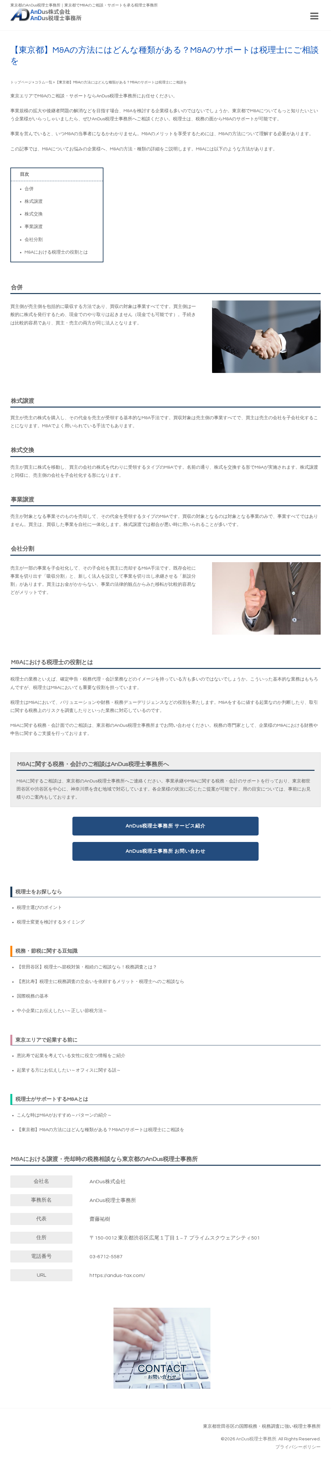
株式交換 (34, 214)
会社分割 (34, 239)
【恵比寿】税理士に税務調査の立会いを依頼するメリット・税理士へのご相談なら (100, 981)
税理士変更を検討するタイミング (51, 922)
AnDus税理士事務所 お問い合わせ (166, 851)
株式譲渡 (34, 201)
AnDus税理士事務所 (256, 1439)
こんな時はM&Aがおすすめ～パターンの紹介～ (64, 1115)
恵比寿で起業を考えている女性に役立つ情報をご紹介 (71, 1056)
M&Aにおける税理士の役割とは (56, 252)
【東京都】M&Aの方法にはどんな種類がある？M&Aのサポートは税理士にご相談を (100, 1130)
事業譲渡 (34, 226)
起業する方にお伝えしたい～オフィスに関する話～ (69, 1070)
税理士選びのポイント (39, 907)
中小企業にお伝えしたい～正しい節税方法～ (62, 1011)
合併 (29, 189)
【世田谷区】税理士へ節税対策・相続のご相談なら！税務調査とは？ (87, 967)
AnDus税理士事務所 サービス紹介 (166, 825)
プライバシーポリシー (298, 1447)
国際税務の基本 (32, 996)
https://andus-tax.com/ (117, 1275)
